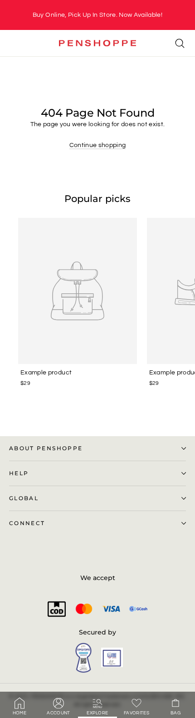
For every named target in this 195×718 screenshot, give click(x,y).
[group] (97, 15)
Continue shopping (97, 145)
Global (24, 498)
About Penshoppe (46, 448)
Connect (27, 523)
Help (19, 473)
